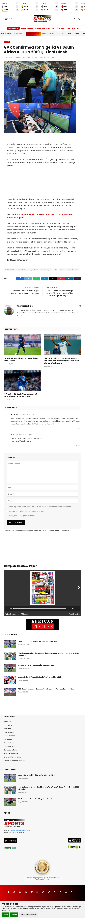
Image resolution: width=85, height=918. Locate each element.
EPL (73, 28)
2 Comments (38, 57)
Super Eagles (27, 28)
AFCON (62, 28)
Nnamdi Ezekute (25, 306)
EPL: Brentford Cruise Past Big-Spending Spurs (36, 665)
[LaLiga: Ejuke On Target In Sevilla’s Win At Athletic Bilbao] (10, 680)
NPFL (54, 28)
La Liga (80, 28)
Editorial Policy (9, 746)
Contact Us (8, 725)
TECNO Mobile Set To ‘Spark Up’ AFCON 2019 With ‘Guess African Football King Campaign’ (60, 293)
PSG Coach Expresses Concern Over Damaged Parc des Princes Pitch (46, 689)
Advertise (7, 729)
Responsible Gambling (12, 757)
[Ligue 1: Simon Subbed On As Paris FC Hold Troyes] (22, 344)
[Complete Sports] (42, 18)
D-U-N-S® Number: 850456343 (15, 760)
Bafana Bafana (22, 270)
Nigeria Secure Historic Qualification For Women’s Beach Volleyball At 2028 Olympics (48, 654)
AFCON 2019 (9, 270)
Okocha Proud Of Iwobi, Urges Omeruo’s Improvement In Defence (24, 292)
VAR (55, 270)
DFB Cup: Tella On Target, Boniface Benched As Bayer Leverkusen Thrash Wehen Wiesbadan (61, 360)
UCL (68, 28)
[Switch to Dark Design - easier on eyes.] (79, 19)
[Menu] (9, 18)
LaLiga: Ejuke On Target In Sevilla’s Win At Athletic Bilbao (41, 677)
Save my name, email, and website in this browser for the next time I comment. (40, 507)
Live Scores (13, 28)
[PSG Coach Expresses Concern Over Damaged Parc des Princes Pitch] (10, 692)
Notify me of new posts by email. (22, 516)
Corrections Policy (11, 750)
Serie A (78, 33)
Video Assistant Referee (69, 270)
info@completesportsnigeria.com (20, 830)
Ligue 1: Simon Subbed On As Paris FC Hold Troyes (21, 359)
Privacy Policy (9, 743)
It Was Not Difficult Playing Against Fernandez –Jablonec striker (20, 395)
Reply (78, 428)
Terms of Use (9, 732)
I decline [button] (14, 914)
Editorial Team (9, 736)
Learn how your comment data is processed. (51, 531)
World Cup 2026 (42, 28)
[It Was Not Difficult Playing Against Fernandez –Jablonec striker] (22, 380)
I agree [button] (5, 914)
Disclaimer (8, 739)
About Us (7, 722)
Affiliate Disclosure (11, 753)
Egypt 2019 (34, 270)
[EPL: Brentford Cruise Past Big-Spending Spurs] (10, 668)
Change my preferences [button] (28, 914)
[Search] (75, 18)
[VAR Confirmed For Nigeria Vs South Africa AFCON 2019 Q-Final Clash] (40, 132)
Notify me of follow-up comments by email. (26, 511)
